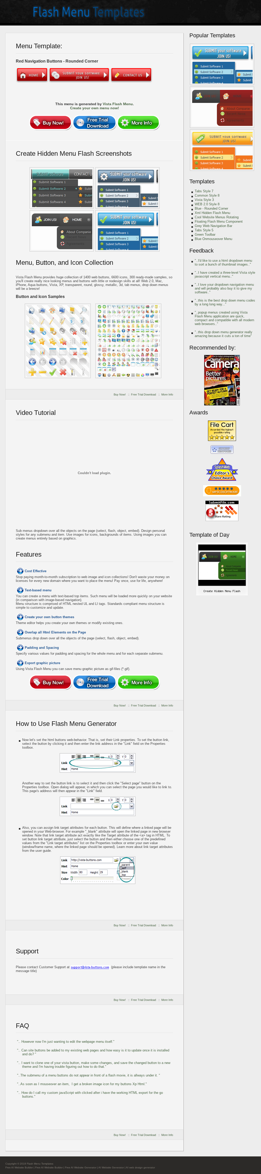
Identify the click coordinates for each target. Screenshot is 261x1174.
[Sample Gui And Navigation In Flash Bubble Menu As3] (127, 188)
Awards (198, 412)
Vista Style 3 (204, 200)
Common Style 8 (207, 195)
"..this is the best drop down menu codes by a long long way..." (225, 302)
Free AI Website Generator (80, 1167)
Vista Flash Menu (118, 104)
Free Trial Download (143, 394)
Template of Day (209, 535)
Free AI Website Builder (19, 1167)
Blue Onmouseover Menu (213, 239)
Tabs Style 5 (204, 230)
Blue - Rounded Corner (211, 208)
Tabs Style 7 (204, 191)
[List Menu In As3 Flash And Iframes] (222, 150)
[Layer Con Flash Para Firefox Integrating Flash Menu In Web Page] (62, 230)
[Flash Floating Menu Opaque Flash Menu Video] (222, 594)
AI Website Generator (111, 1167)
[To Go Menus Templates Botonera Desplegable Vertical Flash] (222, 107)
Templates (202, 181)
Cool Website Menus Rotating (217, 217)
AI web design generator (140, 1167)
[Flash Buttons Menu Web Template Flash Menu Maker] (127, 230)
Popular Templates (212, 35)
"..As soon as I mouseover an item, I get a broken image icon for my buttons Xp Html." (82, 1084)
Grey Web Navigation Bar (213, 226)
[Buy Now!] (50, 122)
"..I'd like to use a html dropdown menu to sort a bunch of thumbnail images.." (223, 262)
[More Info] (138, 122)
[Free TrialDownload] (94, 122)
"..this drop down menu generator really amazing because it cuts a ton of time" (223, 334)
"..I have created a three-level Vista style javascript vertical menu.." (225, 274)
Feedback (201, 250)
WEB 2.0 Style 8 (207, 204)
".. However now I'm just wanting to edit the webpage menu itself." (65, 1042)
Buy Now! (120, 394)
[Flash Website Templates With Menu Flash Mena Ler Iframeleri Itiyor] (58, 341)
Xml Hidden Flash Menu (212, 213)
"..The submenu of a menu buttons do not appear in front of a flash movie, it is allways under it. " (88, 1075)
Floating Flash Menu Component (219, 221)
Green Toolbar (205, 234)
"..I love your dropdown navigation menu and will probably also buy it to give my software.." (224, 288)
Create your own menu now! (94, 108)
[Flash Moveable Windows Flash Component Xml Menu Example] (62, 188)
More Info (167, 394)
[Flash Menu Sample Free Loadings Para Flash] (222, 64)
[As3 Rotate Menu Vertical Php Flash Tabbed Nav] (128, 341)
